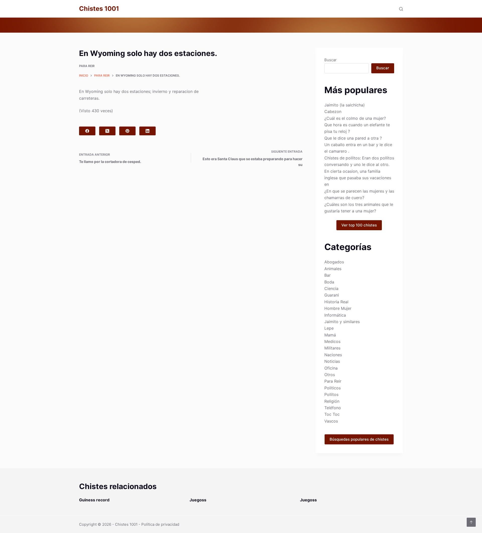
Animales (332, 268)
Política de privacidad (160, 524)
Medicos (332, 341)
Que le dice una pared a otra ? (353, 138)
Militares (332, 347)
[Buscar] (401, 9)
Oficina (331, 368)
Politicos (332, 387)
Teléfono (332, 407)
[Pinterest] (127, 131)
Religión (331, 401)
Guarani (331, 295)
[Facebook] (87, 131)
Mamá (330, 334)
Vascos (331, 421)
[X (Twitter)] (107, 131)
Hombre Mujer (337, 308)
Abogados (334, 261)
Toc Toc (332, 414)
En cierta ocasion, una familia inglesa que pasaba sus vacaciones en (357, 178)
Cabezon (332, 111)
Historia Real (336, 301)
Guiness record (94, 499)
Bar (327, 275)
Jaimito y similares (342, 321)
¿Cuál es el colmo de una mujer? (355, 118)
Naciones (333, 354)
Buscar (330, 59)
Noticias (332, 361)
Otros (329, 374)
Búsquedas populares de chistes (359, 439)
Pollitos (331, 394)
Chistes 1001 (99, 8)
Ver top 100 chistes (359, 225)
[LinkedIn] (147, 131)
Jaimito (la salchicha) (344, 104)
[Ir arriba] (471, 522)
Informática (335, 315)
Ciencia (331, 288)
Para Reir (87, 66)
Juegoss (198, 499)
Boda (329, 281)
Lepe (329, 328)
